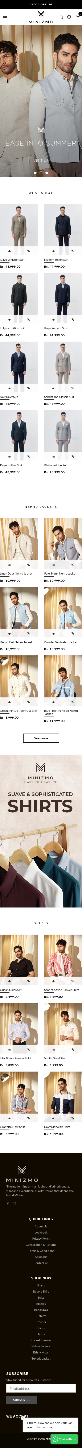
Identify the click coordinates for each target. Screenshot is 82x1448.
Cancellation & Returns (41, 1244)
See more (41, 738)
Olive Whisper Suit (12, 259)
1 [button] (35, 173)
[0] (76, 17)
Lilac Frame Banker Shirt (15, 1058)
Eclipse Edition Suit (12, 328)
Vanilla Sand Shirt (55, 1058)
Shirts (41, 1285)
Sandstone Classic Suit (59, 396)
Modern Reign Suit (56, 259)
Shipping (41, 1257)
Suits (41, 1297)
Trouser (41, 1322)
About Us (41, 1226)
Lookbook (41, 1232)
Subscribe (21, 1400)
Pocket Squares (41, 1340)
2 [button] (41, 173)
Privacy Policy (41, 1238)
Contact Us (41, 1263)
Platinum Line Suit (56, 465)
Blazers (41, 1303)
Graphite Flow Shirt (12, 1126)
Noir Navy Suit (9, 396)
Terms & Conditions (41, 1250)
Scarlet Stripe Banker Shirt (61, 990)
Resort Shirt (41, 1291)
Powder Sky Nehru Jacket (61, 642)
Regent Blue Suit (11, 465)
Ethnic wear (41, 1352)
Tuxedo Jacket (41, 1358)
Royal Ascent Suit (55, 328)
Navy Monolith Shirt (57, 1126)
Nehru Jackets (41, 1346)
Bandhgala (41, 1309)
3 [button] (46, 172)
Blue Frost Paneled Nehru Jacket (61, 712)
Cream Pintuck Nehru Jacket (18, 710)
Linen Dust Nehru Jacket (16, 573)
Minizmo (50, 1438)
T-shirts (41, 1316)
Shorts (41, 1334)
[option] (41, 101)
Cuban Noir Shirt (11, 990)
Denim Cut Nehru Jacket (16, 642)
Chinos (41, 1328)
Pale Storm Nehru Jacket (60, 573)
